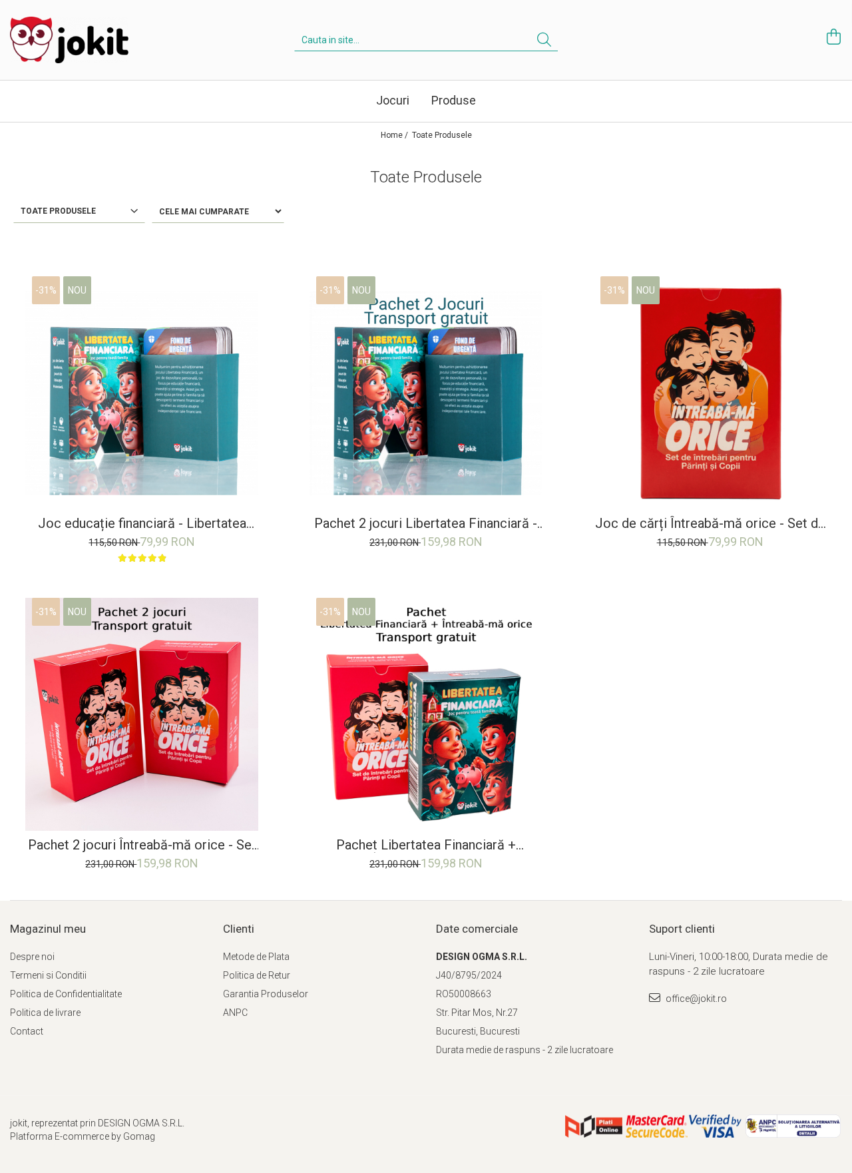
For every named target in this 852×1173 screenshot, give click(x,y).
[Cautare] (544, 40)
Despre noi (32, 956)
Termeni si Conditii (48, 975)
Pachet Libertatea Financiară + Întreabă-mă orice (426, 845)
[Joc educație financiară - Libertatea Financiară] (141, 392)
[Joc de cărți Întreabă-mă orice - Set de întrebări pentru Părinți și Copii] (710, 392)
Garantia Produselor (265, 994)
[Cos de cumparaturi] (831, 37)
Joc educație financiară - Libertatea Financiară (142, 523)
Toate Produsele (442, 135)
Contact (26, 1031)
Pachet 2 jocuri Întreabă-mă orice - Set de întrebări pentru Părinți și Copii (142, 845)
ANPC (235, 1012)
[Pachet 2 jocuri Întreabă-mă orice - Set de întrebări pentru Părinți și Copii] (141, 714)
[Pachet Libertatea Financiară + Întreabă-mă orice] (426, 714)
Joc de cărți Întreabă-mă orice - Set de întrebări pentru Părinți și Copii (710, 523)
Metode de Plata (256, 956)
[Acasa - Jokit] (76, 40)
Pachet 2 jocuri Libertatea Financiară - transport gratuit (425, 523)
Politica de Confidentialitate (66, 994)
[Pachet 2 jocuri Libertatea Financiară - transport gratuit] (426, 392)
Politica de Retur (256, 975)
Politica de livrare (45, 1012)
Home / (395, 135)
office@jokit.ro (695, 998)
